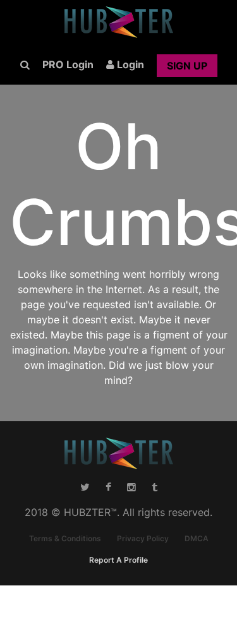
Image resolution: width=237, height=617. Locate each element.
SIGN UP (187, 65)
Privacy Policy (143, 538)
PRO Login (68, 64)
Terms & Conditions (65, 538)
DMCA (197, 538)
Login (129, 64)
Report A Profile (118, 560)
